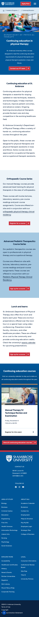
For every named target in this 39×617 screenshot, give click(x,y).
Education (4, 515)
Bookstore (24, 507)
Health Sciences (6, 526)
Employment (25, 515)
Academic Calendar (28, 503)
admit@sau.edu (17, 475)
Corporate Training (8, 592)
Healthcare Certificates (9, 565)
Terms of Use (5, 607)
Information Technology (9, 530)
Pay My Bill (25, 522)
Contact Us (25, 511)
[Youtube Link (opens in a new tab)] (23, 487)
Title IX (23, 575)
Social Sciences (6, 546)
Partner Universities (8, 576)
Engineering (5, 518)
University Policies (27, 579)
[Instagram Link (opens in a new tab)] (19, 487)
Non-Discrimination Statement (12, 613)
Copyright (4, 610)
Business (4, 507)
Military (4, 568)
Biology (4, 503)
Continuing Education (28, 10)
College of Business (27, 534)
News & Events (6, 572)
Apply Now (26, 4)
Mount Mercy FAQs (7, 588)
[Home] (3, 10)
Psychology (5, 542)
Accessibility (5, 561)
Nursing (4, 538)
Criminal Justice (6, 511)
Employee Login (26, 526)
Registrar (4, 580)
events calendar (28, 343)
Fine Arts (4, 522)
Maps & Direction (27, 518)
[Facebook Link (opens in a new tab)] (16, 487)
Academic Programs (12, 10)
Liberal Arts (5, 534)
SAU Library (5, 584)
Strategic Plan (26, 530)
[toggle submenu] (35, 3)
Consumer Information (28, 561)
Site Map (24, 571)
